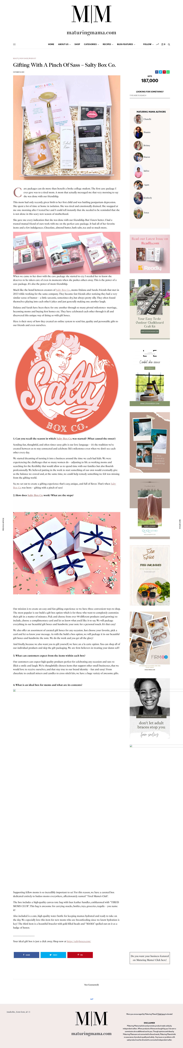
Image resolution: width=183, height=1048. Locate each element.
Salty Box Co (63, 289)
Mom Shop (23, 58)
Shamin (147, 132)
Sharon (147, 157)
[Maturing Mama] (91, 20)
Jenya (146, 212)
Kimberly (148, 198)
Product (32, 58)
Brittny (147, 145)
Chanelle (147, 119)
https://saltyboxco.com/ (79, 941)
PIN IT (68, 253)
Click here (161, 1014)
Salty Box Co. (35, 495)
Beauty (16, 58)
